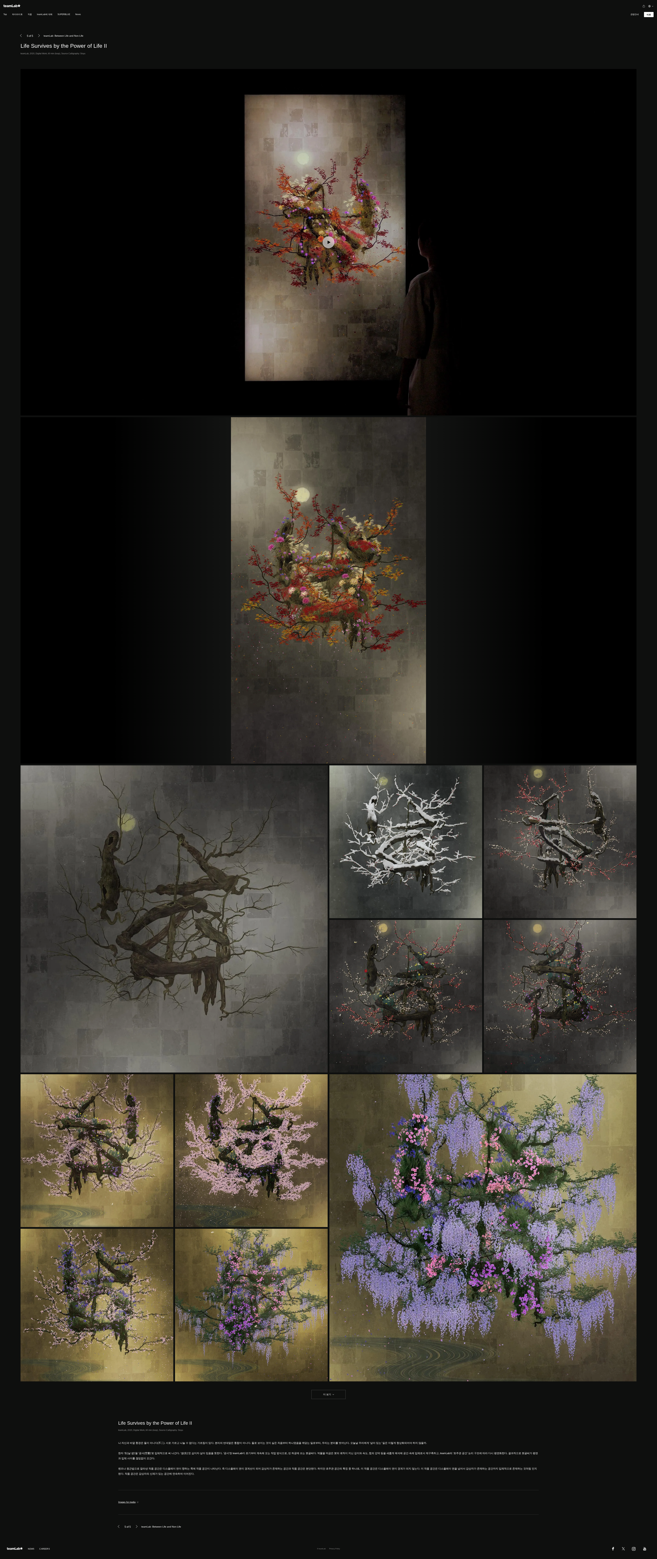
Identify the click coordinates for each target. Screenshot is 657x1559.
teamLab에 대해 (44, 14)
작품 (30, 14)
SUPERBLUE (63, 14)
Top (5, 14)
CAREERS (44, 1549)
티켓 (649, 15)
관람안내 (634, 14)
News (78, 14)
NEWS (31, 1549)
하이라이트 (17, 14)
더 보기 (327, 1394)
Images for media (127, 1502)
